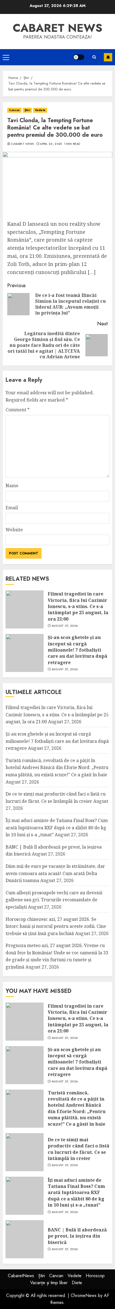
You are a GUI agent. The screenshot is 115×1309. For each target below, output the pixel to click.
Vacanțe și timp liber (49, 1282)
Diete (77, 1282)
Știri (27, 110)
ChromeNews (84, 1295)
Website (14, 530)
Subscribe (108, 57)
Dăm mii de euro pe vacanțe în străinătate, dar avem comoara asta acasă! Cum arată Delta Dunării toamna (55, 873)
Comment (18, 410)
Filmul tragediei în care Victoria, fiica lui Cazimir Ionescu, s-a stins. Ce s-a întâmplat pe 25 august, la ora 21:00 (78, 606)
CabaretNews (21, 1275)
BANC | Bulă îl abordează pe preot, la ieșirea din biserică (77, 1236)
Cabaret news (57, 28)
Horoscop (95, 1275)
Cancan (14, 110)
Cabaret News (22, 144)
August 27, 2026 (65, 626)
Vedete (40, 110)
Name (12, 485)
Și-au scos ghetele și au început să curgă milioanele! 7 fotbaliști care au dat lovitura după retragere (77, 650)
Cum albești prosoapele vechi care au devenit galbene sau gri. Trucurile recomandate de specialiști (54, 900)
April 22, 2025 (51, 144)
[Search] (94, 57)
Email (12, 508)
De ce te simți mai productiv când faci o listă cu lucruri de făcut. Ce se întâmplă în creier (78, 1149)
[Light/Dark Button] (78, 57)
